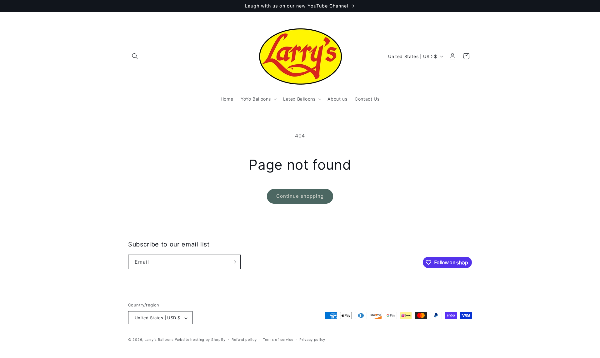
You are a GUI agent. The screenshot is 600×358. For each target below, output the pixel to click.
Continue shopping (300, 196)
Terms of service (278, 339)
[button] (135, 56)
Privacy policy (312, 339)
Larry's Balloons (159, 340)
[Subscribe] (233, 262)
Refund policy (244, 339)
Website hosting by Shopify (200, 340)
